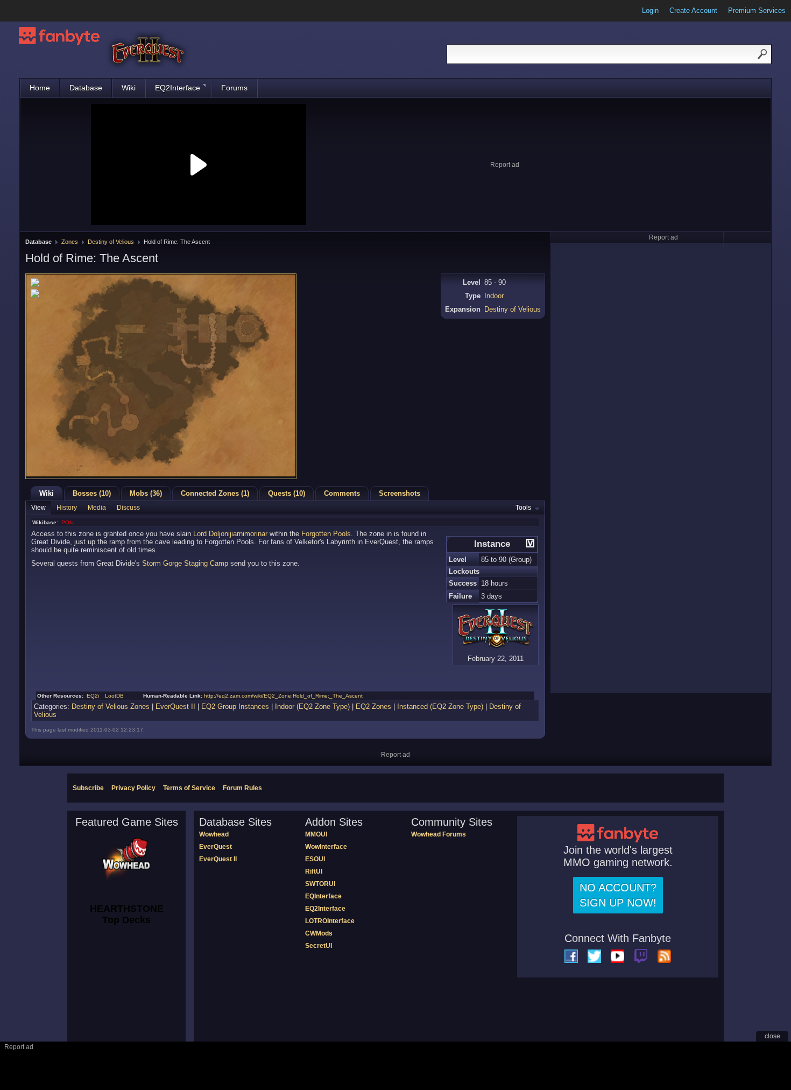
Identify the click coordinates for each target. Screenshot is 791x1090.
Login (650, 10)
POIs (67, 522)
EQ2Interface (177, 87)
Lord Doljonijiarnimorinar (230, 534)
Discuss (128, 507)
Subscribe (88, 788)
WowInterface (326, 846)
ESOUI (315, 859)
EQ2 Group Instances (235, 706)
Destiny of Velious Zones (111, 706)
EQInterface (323, 896)
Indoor (494, 296)
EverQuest (215, 846)
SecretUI (318, 946)
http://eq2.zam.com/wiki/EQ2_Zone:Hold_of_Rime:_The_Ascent (283, 696)
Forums (234, 87)
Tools (523, 507)
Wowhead (214, 834)
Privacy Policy (133, 788)
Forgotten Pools (326, 534)
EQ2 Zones (373, 706)
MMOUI (316, 834)
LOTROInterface (330, 921)
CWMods (319, 933)
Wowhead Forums (438, 834)
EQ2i (93, 696)
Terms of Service (189, 788)
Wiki (129, 87)
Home (40, 87)
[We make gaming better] (34, 11)
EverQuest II (175, 706)
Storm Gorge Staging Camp (185, 563)
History (66, 507)
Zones (69, 241)
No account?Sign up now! (618, 895)
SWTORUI (320, 884)
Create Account (693, 10)
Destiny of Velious (111, 241)
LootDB (114, 696)
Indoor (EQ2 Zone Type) (312, 706)
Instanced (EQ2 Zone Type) (440, 706)
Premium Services (757, 10)
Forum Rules (242, 788)
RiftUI (313, 871)
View (38, 507)
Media (97, 507)
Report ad (504, 164)
